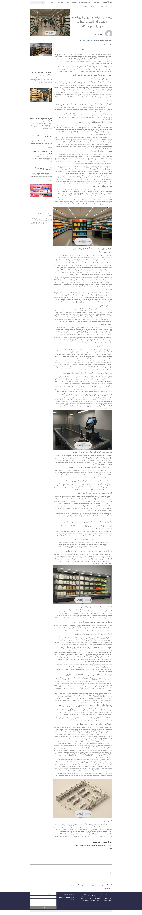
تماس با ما (60, 2)
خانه (111, 6)
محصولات (74, 2)
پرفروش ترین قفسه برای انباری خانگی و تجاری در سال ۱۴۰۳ (41, 119)
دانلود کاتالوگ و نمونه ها (85, 2)
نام (111, 867)
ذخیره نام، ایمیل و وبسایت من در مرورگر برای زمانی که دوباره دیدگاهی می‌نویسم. (91, 884)
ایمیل (110, 873)
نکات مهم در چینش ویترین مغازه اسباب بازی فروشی (43, 168)
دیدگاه (110, 848)
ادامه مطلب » (49, 84)
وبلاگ (67, 2)
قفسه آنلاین (96, 2)
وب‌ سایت (110, 879)
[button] (55, 44)
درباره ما (53, 2)
